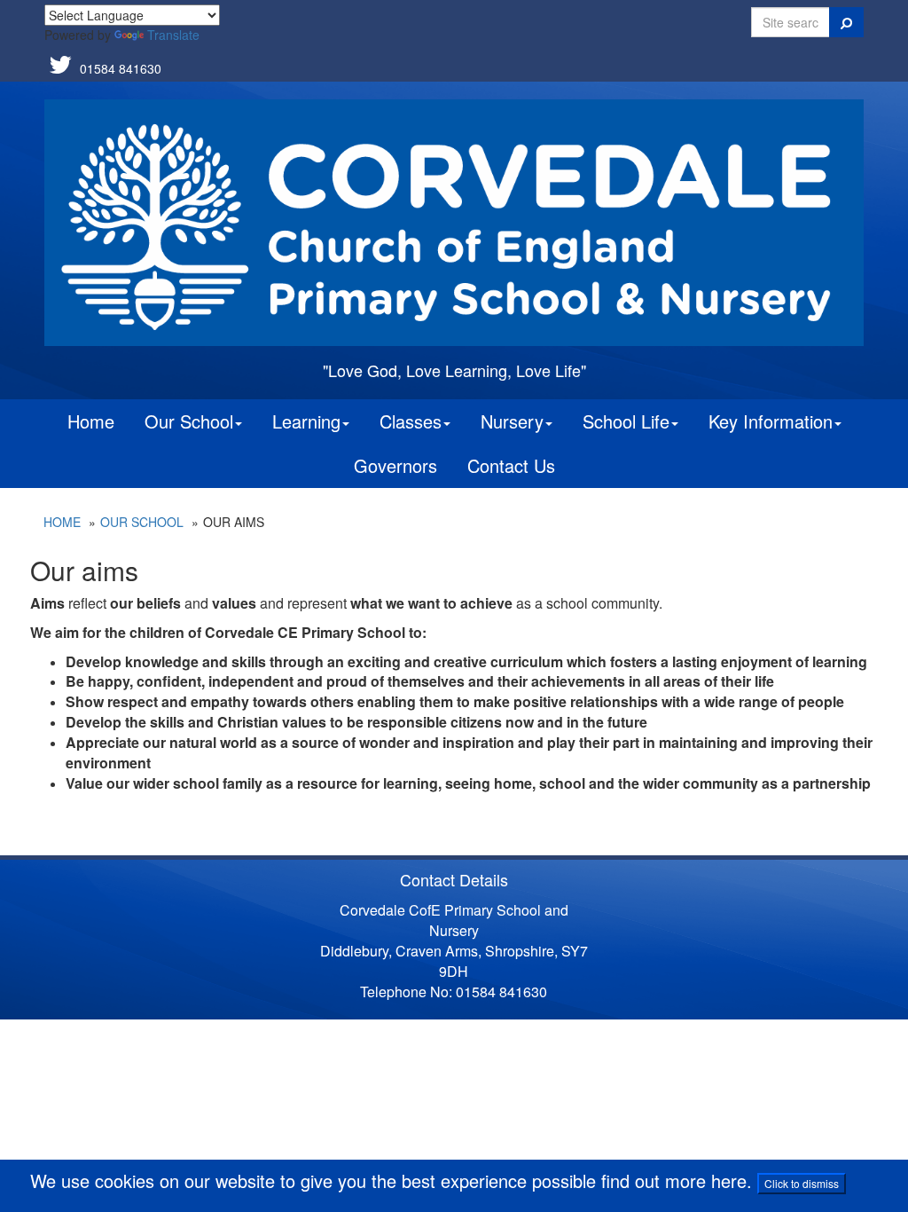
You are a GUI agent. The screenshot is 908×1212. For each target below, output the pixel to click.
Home (90, 421)
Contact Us (511, 465)
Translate (173, 34)
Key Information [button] (770, 421)
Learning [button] (306, 421)
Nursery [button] (512, 421)
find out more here (674, 1180)
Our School (142, 522)
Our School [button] (189, 421)
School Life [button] (626, 421)
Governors (395, 465)
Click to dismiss (801, 1183)
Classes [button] (411, 421)
